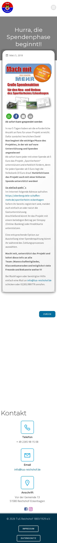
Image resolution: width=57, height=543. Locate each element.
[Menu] (53, 7)
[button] (9, 116)
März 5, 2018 (16, 55)
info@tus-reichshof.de (39, 280)
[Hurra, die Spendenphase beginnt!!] (28, 86)
